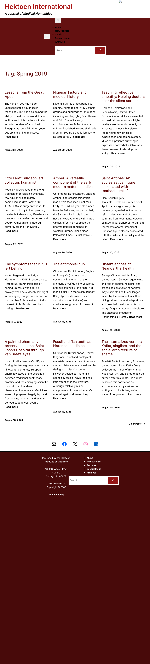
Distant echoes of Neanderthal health (118, 266)
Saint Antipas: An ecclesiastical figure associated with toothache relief (118, 184)
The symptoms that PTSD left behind (26, 266)
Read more (11, 136)
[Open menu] (47, 36)
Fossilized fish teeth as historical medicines (72, 344)
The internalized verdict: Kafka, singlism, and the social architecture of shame (122, 348)
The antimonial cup (69, 264)
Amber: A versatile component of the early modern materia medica (73, 182)
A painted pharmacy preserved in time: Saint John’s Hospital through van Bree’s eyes (24, 348)
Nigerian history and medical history (70, 94)
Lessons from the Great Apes (24, 94)
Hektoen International (38, 6)
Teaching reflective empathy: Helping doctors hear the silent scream (123, 96)
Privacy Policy (56, 494)
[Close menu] (58, 20)
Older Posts (137, 423)
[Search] (100, 50)
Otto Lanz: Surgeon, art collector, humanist (24, 180)
